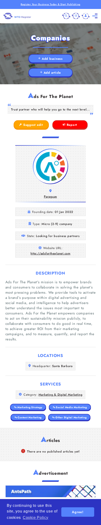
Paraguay (50, 196)
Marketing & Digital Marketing (60, 394)
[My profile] (86, 16)
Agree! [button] (78, 512)
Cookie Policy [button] (35, 518)
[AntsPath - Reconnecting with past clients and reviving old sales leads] (51, 491)
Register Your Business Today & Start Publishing (50, 4)
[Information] (76, 16)
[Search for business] (66, 16)
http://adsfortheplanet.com (50, 253)
